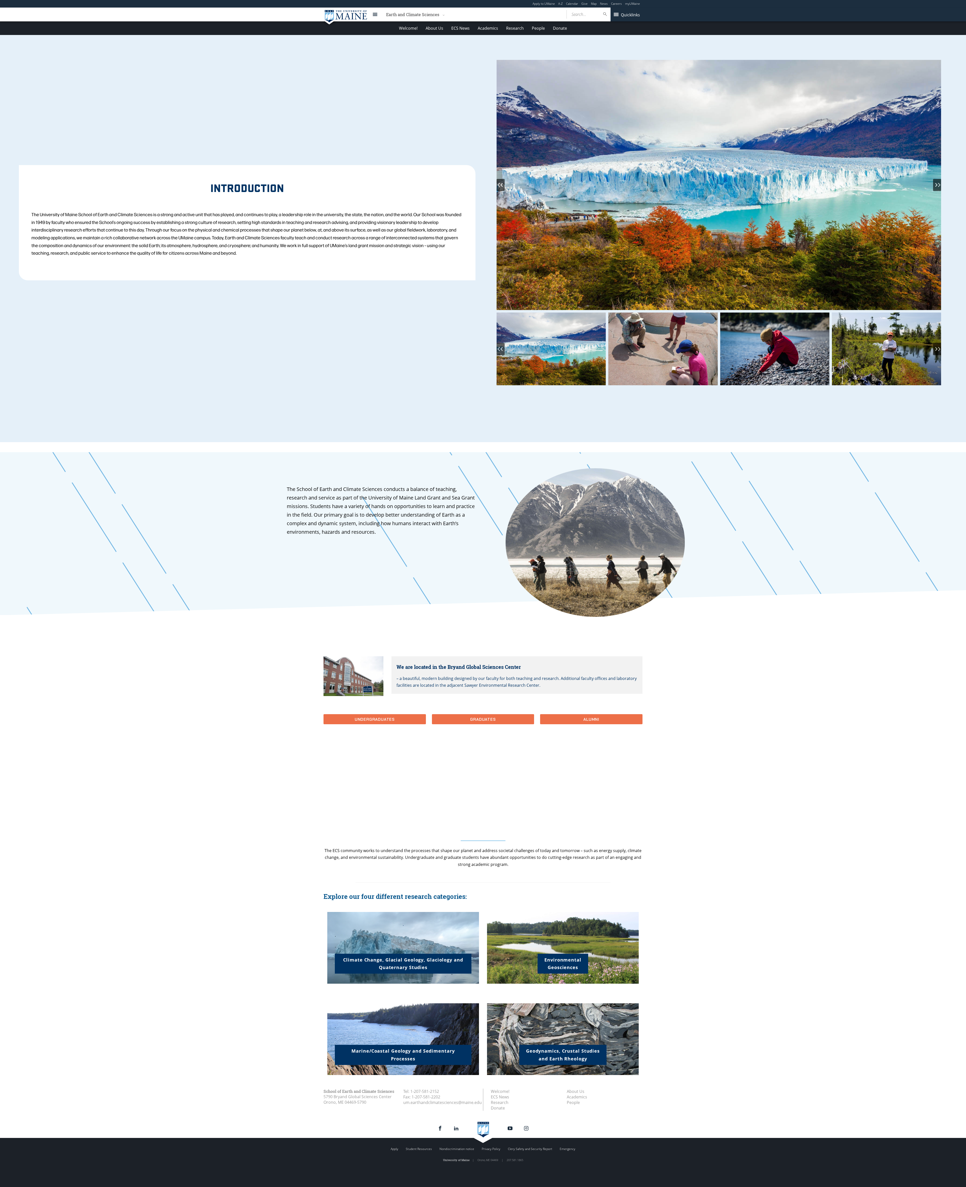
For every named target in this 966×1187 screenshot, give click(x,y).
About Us (434, 28)
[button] (551, 349)
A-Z (560, 4)
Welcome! (408, 28)
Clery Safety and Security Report (530, 1149)
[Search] (605, 14)
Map (594, 4)
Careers (616, 4)
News (604, 4)
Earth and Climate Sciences (412, 14)
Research (515, 28)
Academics (488, 28)
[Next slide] (937, 185)
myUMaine (632, 4)
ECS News (460, 28)
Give (584, 4)
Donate (560, 28)
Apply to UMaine (544, 4)
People (538, 28)
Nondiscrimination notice (456, 1149)
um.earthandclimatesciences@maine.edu (442, 1102)
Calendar (572, 4)
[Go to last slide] (501, 185)
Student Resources (419, 1149)
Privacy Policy (491, 1149)
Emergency (567, 1149)
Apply (394, 1149)
